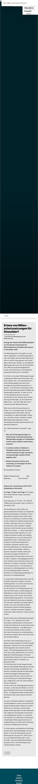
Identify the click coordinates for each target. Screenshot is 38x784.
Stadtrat (19, 778)
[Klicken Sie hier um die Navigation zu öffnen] (35, 3)
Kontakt (27, 11)
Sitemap (28, 13)
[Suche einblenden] (30, 3)
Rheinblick (29, 8)
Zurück (7, 753)
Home (6, 315)
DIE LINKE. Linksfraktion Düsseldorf (15, 3)
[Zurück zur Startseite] (2, 315)
